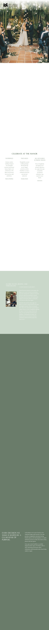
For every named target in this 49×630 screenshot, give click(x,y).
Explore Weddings (9, 178)
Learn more (39, 180)
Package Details (24, 178)
